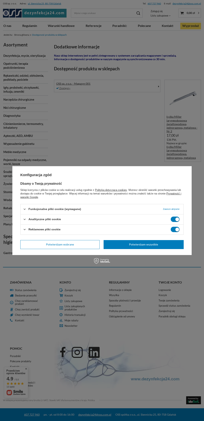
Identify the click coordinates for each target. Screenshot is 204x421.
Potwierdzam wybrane (60, 244)
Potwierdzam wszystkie (143, 244)
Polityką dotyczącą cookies (111, 189)
